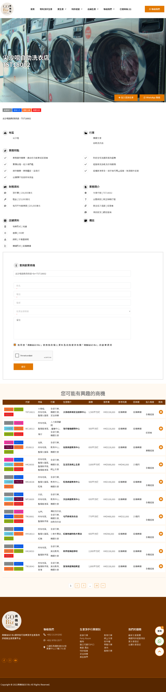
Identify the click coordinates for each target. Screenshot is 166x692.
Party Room (85, 638)
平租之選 (8, 447)
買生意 (60, 9)
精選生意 (36, 110)
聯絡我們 (108, 9)
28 (97, 585)
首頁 (32, 9)
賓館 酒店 (84, 647)
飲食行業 (84, 635)
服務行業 (108, 650)
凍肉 (106, 647)
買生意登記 (133, 641)
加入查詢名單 (127, 97)
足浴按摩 (84, 653)
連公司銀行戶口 (87, 644)
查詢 (159, 630)
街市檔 (107, 641)
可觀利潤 (18, 423)
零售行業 (108, 644)
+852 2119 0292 (54, 634)
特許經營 (75, 9)
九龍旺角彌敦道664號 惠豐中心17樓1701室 (56, 647)
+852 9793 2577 (54, 640)
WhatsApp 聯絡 (153, 97)
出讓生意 (92, 9)
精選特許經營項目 (136, 638)
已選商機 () (125, 9)
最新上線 (26, 110)
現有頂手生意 (46, 9)
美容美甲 (84, 657)
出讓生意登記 (134, 644)
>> (103, 585)
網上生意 (108, 638)
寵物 (82, 641)
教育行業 (108, 635)
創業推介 (7, 110)
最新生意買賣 (134, 635)
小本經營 (8, 428)
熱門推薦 (18, 409)
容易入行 (17, 110)
